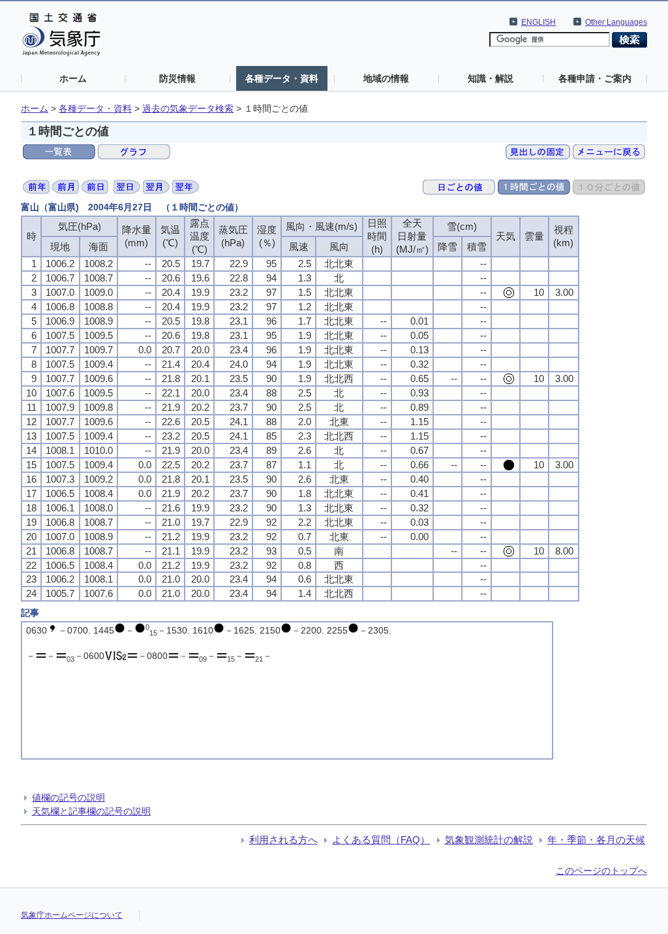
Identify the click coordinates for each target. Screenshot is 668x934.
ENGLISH (538, 22)
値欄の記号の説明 (68, 797)
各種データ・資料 (281, 78)
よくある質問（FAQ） (381, 839)
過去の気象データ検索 (188, 109)
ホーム (73, 78)
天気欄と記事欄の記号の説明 (91, 811)
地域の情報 (386, 78)
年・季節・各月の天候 (596, 839)
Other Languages (616, 22)
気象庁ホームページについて (72, 915)
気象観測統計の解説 (489, 839)
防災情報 (177, 78)
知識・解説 (490, 78)
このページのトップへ (601, 870)
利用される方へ (283, 839)
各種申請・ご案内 (594, 78)
